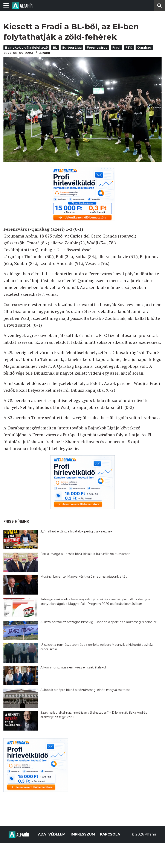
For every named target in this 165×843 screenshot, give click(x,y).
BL (55, 47)
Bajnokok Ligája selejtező (26, 47)
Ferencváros (97, 47)
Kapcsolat (111, 834)
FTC (128, 47)
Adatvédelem (52, 834)
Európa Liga (72, 47)
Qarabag (144, 47)
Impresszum (83, 834)
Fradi (116, 47)
